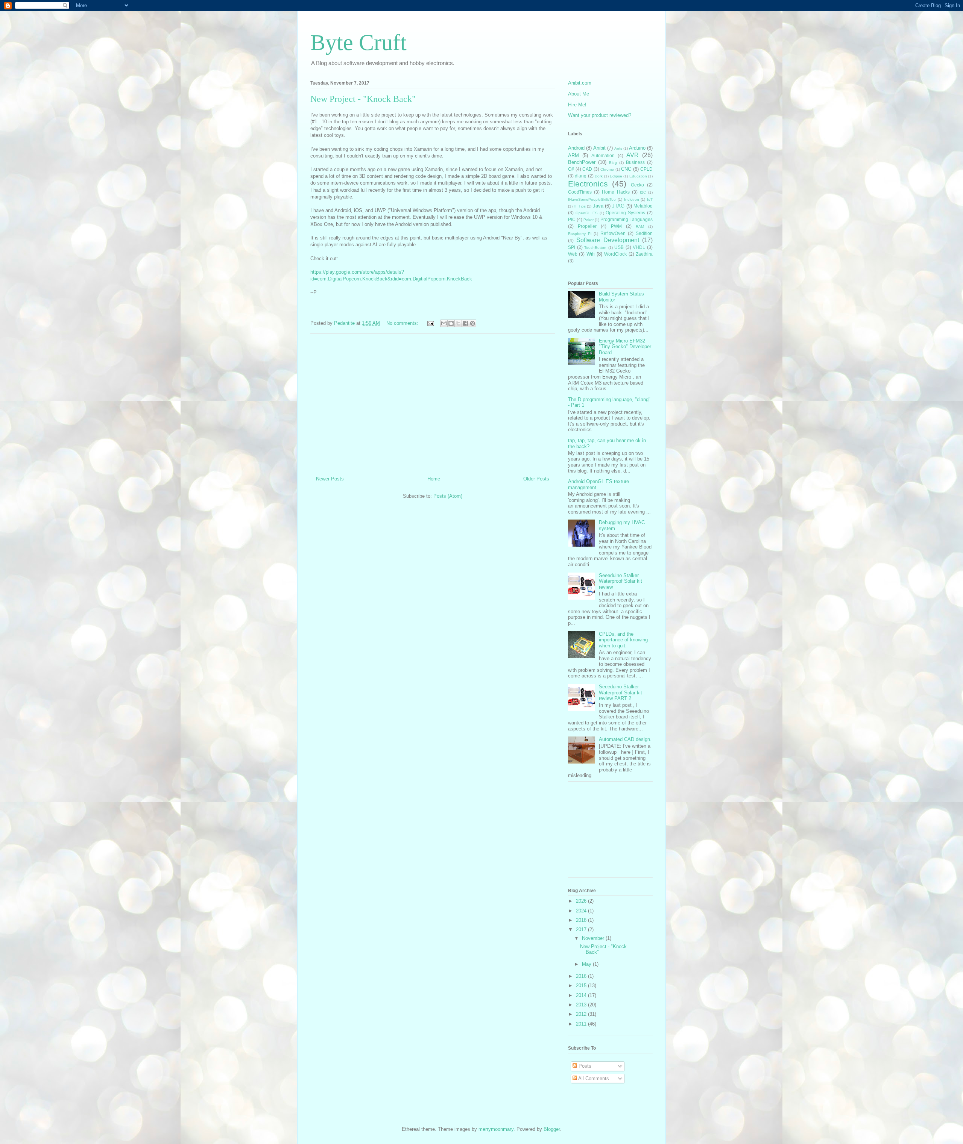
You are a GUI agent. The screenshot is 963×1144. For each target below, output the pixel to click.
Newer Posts (330, 479)
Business (635, 162)
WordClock (615, 254)
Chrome (607, 169)
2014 (582, 995)
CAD (587, 169)
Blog (613, 163)
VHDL (639, 247)
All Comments (593, 1078)
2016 (582, 976)
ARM (573, 155)
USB (619, 247)
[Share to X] (458, 323)
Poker (588, 220)
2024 (582, 911)
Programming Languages (626, 219)
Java (598, 206)
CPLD (646, 169)
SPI (571, 247)
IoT (650, 199)
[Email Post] (430, 323)
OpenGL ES (587, 213)
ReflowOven (613, 233)
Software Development (607, 240)
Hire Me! (577, 105)
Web (572, 254)
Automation (603, 155)
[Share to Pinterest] (472, 323)
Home (433, 479)
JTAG (618, 206)
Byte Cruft (358, 42)
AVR (632, 155)
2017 (582, 929)
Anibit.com (579, 83)
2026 (582, 901)
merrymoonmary (495, 1129)
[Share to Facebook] (465, 323)
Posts (584, 1066)
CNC (626, 169)
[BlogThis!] (451, 323)
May (587, 964)
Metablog (643, 205)
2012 (582, 1014)
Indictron (631, 199)
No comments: (403, 323)
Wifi (590, 254)
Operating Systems (625, 212)
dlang (580, 175)
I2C (643, 192)
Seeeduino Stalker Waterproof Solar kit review (620, 581)
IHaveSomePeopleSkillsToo (592, 199)
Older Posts (536, 479)
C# (571, 169)
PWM (616, 226)
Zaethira (644, 254)
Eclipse (616, 176)
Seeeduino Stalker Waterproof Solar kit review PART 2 (620, 692)
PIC (572, 219)
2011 (582, 1024)
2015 (582, 985)
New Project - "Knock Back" (363, 99)
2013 (582, 1005)
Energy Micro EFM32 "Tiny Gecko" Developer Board (625, 346)
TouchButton (595, 247)
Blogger (552, 1129)
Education (638, 176)
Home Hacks (615, 191)
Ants (618, 148)
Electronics (588, 183)
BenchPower (581, 162)
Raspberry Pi (579, 234)
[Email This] (444, 323)
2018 (582, 920)
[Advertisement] (432, 402)
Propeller (587, 226)
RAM (640, 226)
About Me (578, 94)
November (594, 938)
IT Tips (579, 206)
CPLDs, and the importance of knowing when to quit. (623, 640)
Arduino (637, 148)
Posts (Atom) (447, 496)
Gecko (637, 184)
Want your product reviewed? (599, 115)
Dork (599, 176)
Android (576, 148)
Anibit (599, 148)
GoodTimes (580, 191)
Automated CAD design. (625, 739)
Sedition (644, 233)
